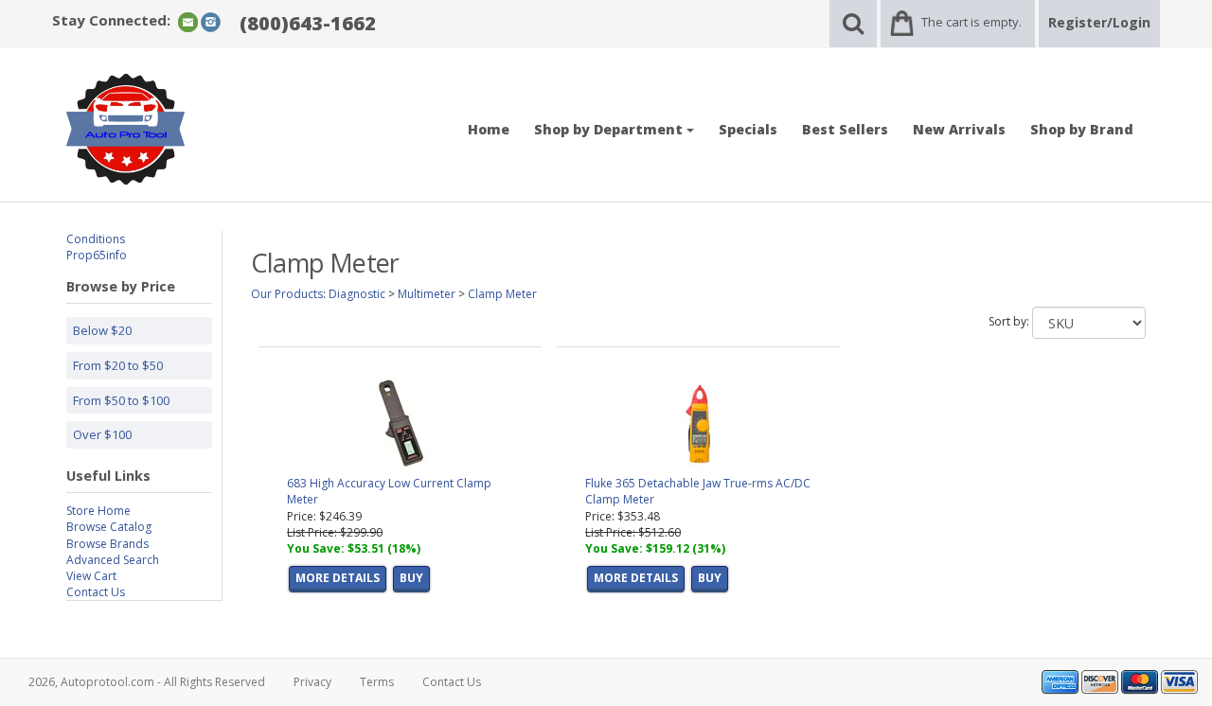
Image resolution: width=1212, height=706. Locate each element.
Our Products (287, 294)
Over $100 (102, 434)
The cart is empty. (971, 21)
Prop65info (96, 255)
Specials (748, 129)
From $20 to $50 (118, 365)
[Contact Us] (188, 21)
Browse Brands (107, 544)
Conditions (95, 239)
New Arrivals (959, 129)
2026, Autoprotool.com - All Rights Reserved (146, 682)
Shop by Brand (1081, 129)
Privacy (312, 682)
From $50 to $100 (121, 400)
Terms (377, 682)
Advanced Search (112, 560)
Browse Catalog (109, 527)
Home (488, 129)
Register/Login (1099, 22)
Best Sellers (845, 129)
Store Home (98, 511)
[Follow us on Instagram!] (211, 21)
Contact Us (95, 592)
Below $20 (102, 330)
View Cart (91, 576)
